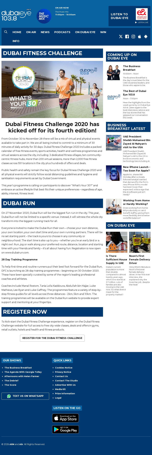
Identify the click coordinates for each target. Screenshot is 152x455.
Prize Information (65, 393)
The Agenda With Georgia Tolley (23, 372)
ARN (12, 444)
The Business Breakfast (18, 367)
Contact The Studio (66, 380)
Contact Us (61, 376)
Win (103, 32)
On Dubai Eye (85, 32)
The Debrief (11, 380)
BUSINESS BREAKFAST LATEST (126, 127)
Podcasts (62, 32)
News (45, 32)
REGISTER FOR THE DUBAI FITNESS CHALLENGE (52, 338)
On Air (31, 32)
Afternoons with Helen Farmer (21, 376)
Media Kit (60, 389)
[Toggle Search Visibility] (5, 32)
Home (17, 32)
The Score (10, 385)
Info (16, 41)
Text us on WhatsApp (27, 396)
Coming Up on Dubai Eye (122, 56)
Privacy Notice (63, 372)
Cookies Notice (63, 367)
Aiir (21, 444)
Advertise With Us (65, 385)
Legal (58, 398)
